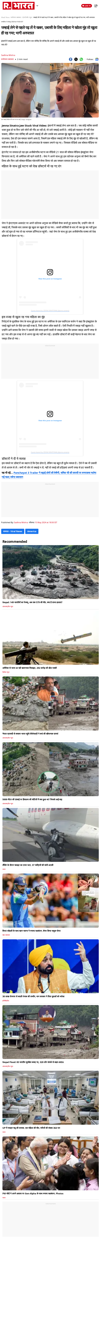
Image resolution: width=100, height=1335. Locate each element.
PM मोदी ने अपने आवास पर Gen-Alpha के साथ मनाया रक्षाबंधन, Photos (32, 1193)
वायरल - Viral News (12, 531)
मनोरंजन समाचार (7, 59)
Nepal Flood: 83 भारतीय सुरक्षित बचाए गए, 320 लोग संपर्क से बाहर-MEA (33, 1062)
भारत (3, 869)
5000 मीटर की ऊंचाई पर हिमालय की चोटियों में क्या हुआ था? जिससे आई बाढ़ (32, 799)
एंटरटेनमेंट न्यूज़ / (27, 17)
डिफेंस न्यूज (5, 672)
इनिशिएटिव (5, 1001)
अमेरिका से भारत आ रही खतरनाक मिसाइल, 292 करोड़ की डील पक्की (29, 667)
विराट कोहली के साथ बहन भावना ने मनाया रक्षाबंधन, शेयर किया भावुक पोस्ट (31, 930)
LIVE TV (88, 6)
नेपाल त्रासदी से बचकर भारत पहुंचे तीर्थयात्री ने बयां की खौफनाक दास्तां (30, 733)
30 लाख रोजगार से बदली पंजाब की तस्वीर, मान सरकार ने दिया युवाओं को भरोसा (33, 996)
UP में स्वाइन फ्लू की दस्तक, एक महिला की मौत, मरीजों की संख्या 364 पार (31, 1127)
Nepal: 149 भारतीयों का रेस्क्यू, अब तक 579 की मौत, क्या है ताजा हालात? (32, 602)
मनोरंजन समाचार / (16, 17)
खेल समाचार (6, 935)
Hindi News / (5, 17)
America (31, 531)
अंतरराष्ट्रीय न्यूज (7, 606)
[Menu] (95, 5)
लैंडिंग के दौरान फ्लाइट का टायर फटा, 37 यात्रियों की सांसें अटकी (27, 865)
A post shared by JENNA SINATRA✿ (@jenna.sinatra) (50, 310)
